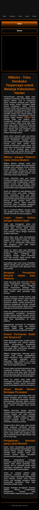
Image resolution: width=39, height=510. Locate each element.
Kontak (34, 16)
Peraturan (12, 16)
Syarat (27, 16)
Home (4, 16)
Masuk (19, 31)
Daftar (19, 24)
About (20, 16)
